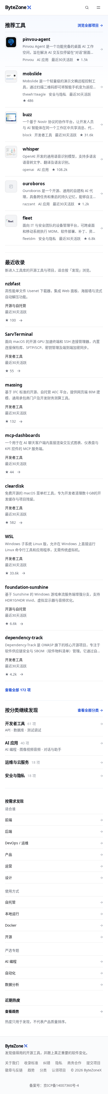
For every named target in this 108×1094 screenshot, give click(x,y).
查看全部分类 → (90, 710)
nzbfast (12, 284)
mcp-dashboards (22, 435)
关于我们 (12, 1062)
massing (13, 385)
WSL (9, 536)
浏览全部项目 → (90, 25)
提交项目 (93, 1062)
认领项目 (59, 1070)
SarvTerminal (19, 334)
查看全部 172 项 (18, 689)
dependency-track (24, 637)
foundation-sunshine (26, 587)
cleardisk (14, 486)
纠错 (46, 1062)
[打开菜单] (98, 7)
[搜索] (86, 7)
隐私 (58, 1062)
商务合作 (74, 1062)
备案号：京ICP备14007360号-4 (54, 1085)
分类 (43, 1070)
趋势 (31, 1070)
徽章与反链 (14, 1070)
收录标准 (31, 1062)
